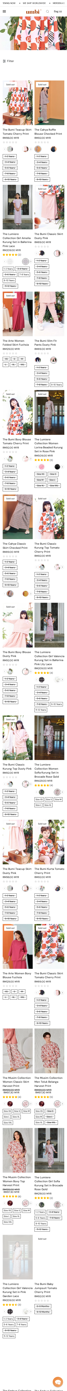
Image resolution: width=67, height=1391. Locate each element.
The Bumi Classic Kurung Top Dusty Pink (17, 766)
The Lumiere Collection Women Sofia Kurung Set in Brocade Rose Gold (46, 770)
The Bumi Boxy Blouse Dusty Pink (17, 654)
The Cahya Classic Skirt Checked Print (15, 546)
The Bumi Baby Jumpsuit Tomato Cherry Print (45, 1288)
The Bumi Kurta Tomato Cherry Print (49, 871)
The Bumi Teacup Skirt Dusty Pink (17, 871)
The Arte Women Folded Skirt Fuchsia (16, 343)
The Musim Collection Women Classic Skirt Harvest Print (17, 1082)
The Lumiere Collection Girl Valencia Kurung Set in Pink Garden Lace (18, 1290)
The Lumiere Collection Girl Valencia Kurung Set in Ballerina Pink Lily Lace (49, 658)
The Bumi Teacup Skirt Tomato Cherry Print (17, 132)
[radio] (10, 149)
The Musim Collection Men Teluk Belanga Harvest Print (48, 1082)
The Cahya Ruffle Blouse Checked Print (48, 132)
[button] (58, 1382)
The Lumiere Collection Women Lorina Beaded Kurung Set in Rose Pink (48, 445)
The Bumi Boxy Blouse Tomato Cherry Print (17, 441)
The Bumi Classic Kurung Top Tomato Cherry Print (46, 548)
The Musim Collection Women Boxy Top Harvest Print (17, 1181)
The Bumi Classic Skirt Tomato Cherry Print (48, 975)
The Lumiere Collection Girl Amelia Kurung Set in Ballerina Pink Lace (17, 240)
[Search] (47, 11)
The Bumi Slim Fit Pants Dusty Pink (45, 343)
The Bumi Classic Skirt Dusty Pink (48, 236)
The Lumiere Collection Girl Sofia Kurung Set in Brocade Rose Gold (48, 1183)
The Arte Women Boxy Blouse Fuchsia (17, 975)
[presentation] (30, 149)
